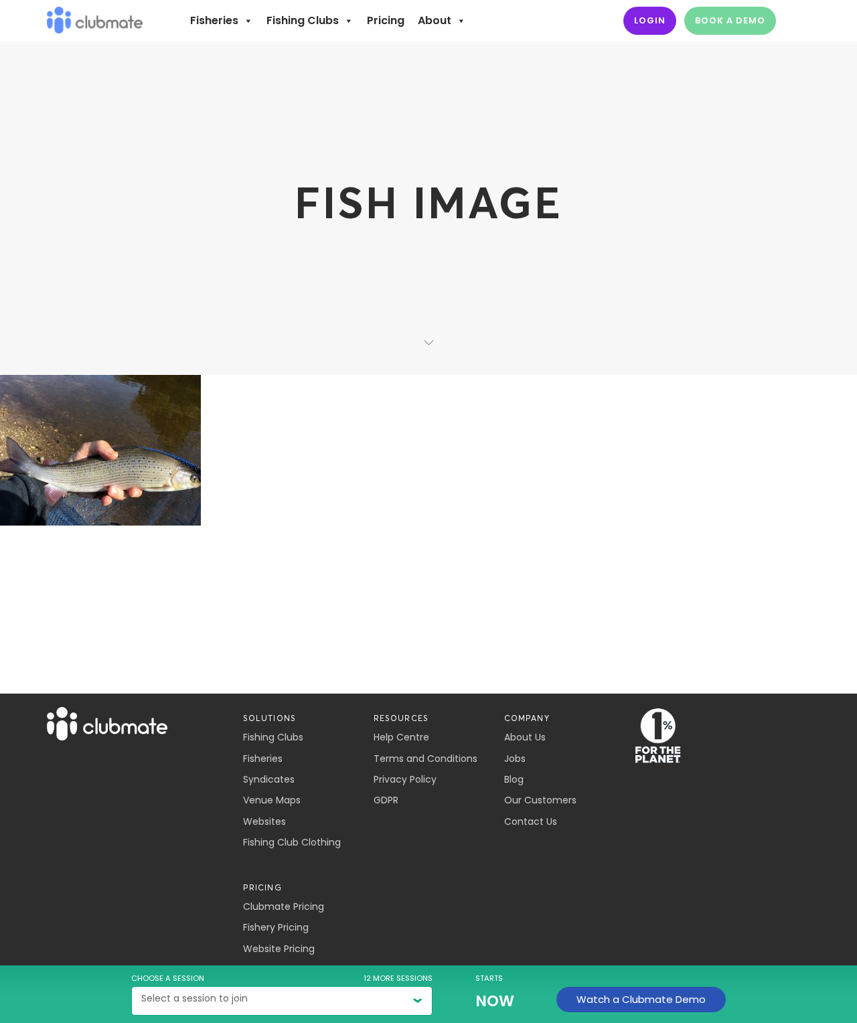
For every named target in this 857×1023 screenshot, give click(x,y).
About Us (525, 737)
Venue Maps (272, 800)
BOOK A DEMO (730, 20)
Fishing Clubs (302, 20)
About (434, 20)
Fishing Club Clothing (292, 842)
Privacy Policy (405, 779)
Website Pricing (279, 948)
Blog (514, 779)
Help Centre (401, 737)
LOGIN (650, 20)
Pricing (385, 20)
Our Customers (540, 800)
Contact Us (530, 821)
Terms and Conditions (425, 758)
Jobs (515, 758)
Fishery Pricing (276, 927)
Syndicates (269, 779)
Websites (264, 821)
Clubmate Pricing (283, 906)
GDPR (386, 800)
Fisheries (214, 20)
